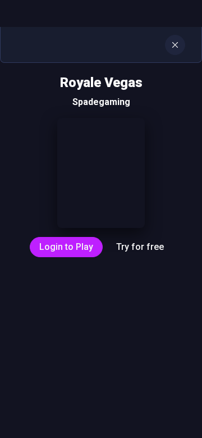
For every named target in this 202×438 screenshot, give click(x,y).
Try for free (140, 246)
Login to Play (66, 246)
